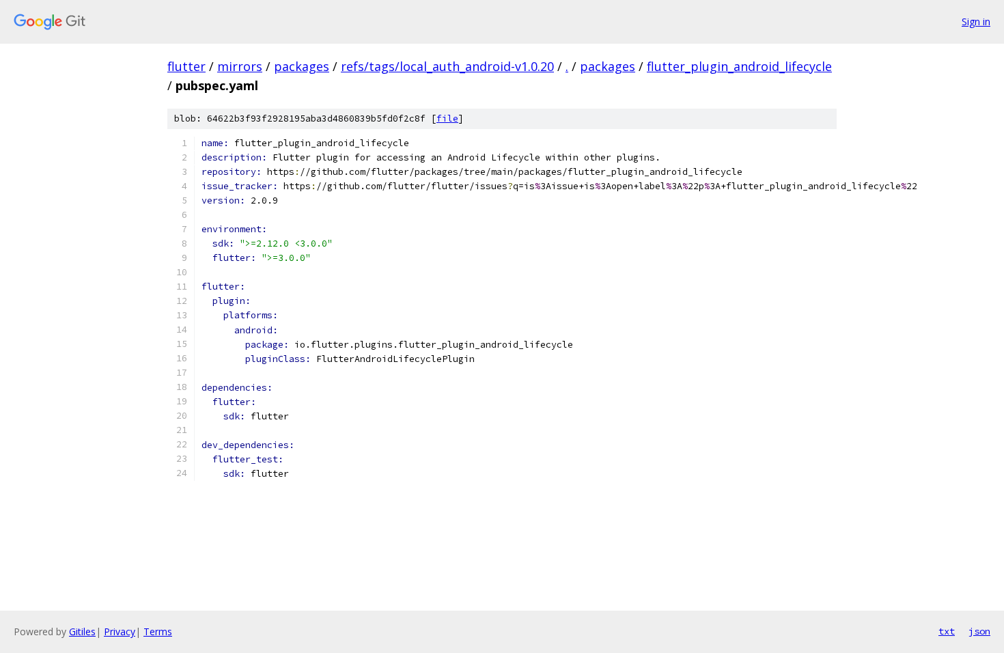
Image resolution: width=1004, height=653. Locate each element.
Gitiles (82, 631)
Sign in (976, 21)
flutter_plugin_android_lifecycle (739, 66)
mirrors (239, 66)
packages (301, 66)
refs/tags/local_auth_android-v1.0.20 (447, 66)
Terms (157, 631)
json (979, 631)
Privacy (119, 631)
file (447, 118)
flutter (186, 66)
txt (946, 631)
